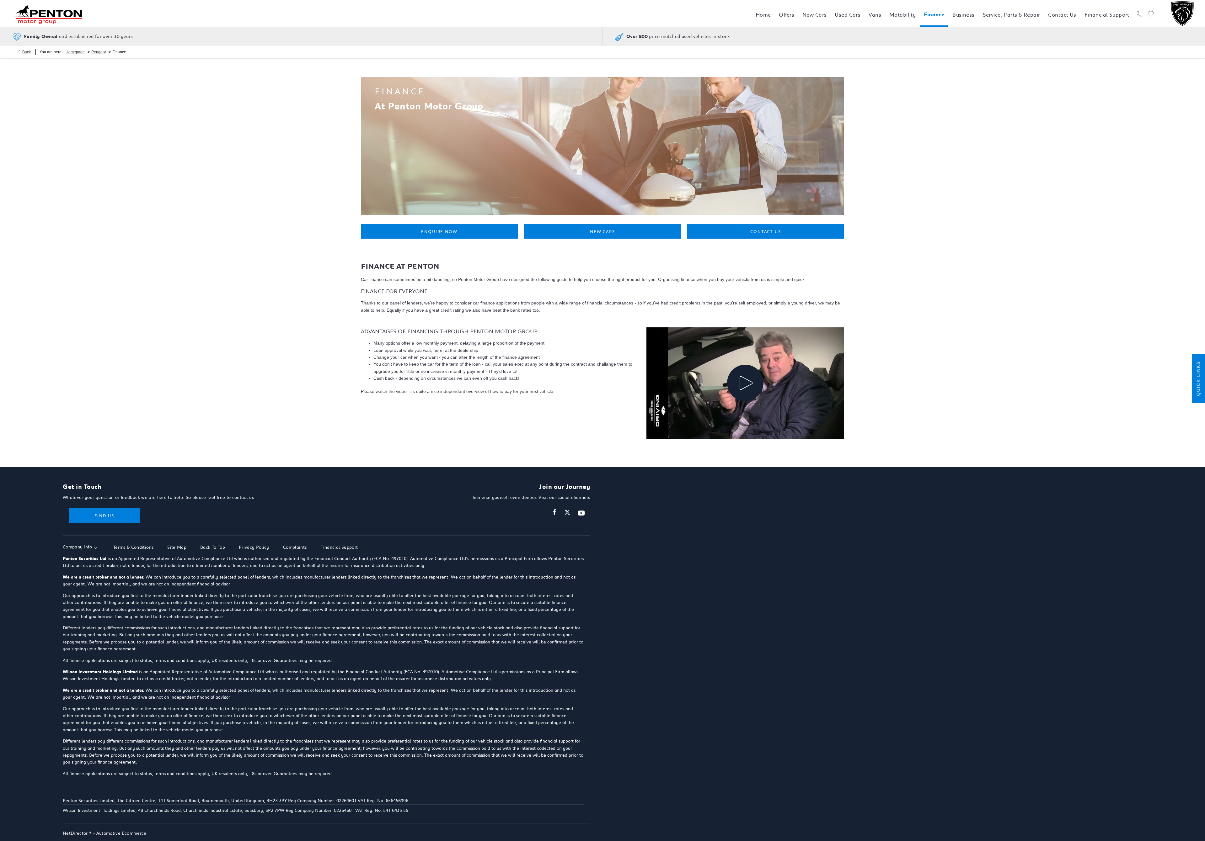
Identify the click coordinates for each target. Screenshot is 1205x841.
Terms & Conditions (133, 547)
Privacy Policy (254, 547)
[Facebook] (554, 512)
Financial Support (339, 547)
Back (26, 52)
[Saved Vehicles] (1151, 13)
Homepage (75, 52)
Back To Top (212, 547)
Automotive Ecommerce (121, 833)
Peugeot (98, 52)
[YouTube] (581, 513)
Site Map (176, 547)
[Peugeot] (1182, 13)
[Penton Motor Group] (49, 14)
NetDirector (76, 833)
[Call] (1139, 13)
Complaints (295, 547)
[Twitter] (567, 512)
